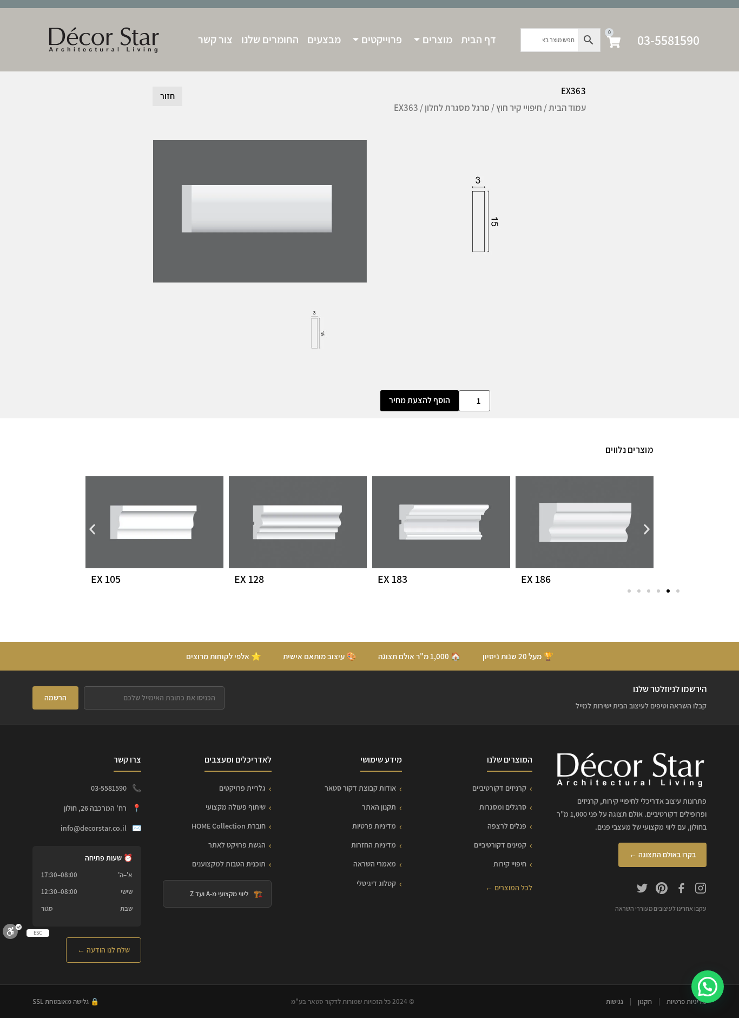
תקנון (645, 1001)
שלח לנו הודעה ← (103, 950)
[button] (92, 529)
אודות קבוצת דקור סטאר (360, 788)
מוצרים (437, 39)
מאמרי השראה (374, 864)
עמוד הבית (567, 108)
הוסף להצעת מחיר (419, 400)
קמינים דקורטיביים (500, 845)
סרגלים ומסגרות (502, 807)
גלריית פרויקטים (242, 788)
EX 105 (106, 579)
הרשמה (55, 697)
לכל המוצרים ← (508, 887)
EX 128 (249, 579)
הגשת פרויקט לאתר (237, 845)
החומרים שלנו (270, 39)
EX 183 (392, 579)
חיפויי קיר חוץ (519, 108)
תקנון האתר (379, 807)
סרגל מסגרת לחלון (457, 108)
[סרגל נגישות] (12, 934)
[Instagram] (701, 889)
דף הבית (478, 39)
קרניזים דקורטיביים (499, 788)
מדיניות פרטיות (374, 826)
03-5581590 (668, 40)
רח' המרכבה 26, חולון (95, 808)
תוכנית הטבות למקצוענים (229, 864)
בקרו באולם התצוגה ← (662, 854)
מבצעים (324, 39)
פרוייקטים (381, 39)
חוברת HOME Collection (229, 826)
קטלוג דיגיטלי (376, 883)
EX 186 (536, 579)
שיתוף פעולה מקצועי (236, 807)
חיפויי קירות (509, 864)
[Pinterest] (662, 889)
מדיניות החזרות (373, 845)
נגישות (614, 1001)
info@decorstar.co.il (94, 828)
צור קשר (215, 39)
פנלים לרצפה (506, 826)
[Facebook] (681, 889)
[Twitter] (642, 889)
